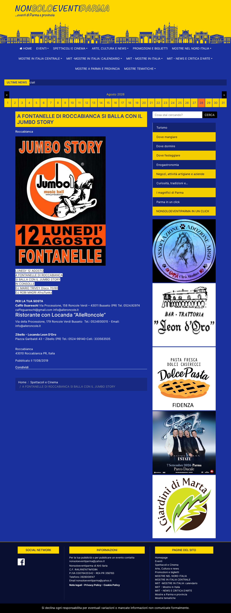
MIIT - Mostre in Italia (167, 587)
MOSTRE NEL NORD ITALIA (171, 576)
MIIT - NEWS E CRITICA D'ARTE (173, 590)
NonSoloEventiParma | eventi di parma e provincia (64, 10)
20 (144, 103)
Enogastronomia (167, 165)
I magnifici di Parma (170, 192)
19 (136, 103)
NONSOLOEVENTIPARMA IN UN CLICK (182, 211)
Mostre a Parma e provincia (97, 68)
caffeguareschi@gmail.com (33, 310)
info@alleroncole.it (66, 310)
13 (93, 103)
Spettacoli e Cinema (166, 564)
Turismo (161, 127)
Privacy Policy (92, 585)
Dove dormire (165, 146)
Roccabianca (24, 131)
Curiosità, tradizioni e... (172, 183)
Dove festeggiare (168, 155)
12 (86, 103)
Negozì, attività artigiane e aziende (180, 174)
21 (151, 103)
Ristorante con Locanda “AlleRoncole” (60, 315)
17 (122, 103)
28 (201, 103)
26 (187, 103)
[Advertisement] (167, 15)
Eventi (158, 561)
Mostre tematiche (165, 598)
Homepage (161, 557)
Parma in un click (168, 202)
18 (129, 103)
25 (180, 103)
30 (215, 103)
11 (79, 103)
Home (27, 48)
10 (72, 103)
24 (173, 103)
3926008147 (87, 576)
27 (194, 103)
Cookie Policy (112, 585)
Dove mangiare (166, 137)
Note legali (75, 585)
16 (115, 103)
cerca (210, 115)
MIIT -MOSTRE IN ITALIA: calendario (176, 583)
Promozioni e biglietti (150, 48)
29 (208, 103)
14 (101, 103)
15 (108, 103)
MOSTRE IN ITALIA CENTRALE (172, 579)
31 (223, 103)
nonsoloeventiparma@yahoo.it (87, 561)
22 (158, 103)
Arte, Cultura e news (167, 568)
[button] (42, 48)
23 (165, 103)
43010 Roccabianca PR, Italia (35, 353)
